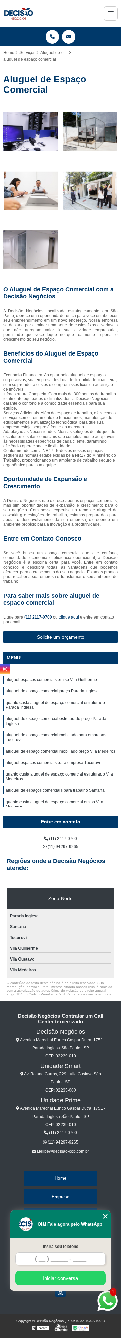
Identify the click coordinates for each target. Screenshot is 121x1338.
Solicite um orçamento (60, 637)
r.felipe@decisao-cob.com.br (62, 1151)
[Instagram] (60, 1292)
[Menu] (111, 13)
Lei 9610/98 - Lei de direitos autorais (82, 994)
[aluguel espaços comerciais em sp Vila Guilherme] (31, 131)
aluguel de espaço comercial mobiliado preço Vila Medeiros (60, 751)
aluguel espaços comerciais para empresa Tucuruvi (53, 762)
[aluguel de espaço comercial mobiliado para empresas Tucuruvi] (31, 250)
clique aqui (69, 617)
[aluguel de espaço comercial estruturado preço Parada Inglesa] (90, 190)
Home (60, 1178)
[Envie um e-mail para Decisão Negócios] (68, 37)
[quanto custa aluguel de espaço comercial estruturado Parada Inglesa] (31, 190)
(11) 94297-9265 (62, 846)
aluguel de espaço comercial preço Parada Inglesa (52, 691)
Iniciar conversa (60, 1278)
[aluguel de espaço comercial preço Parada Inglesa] (90, 131)
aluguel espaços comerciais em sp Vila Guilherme (51, 679)
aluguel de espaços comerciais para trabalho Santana (55, 790)
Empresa (60, 1196)
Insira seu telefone (60, 1246)
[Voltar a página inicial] (18, 13)
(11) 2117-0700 (38, 617)
